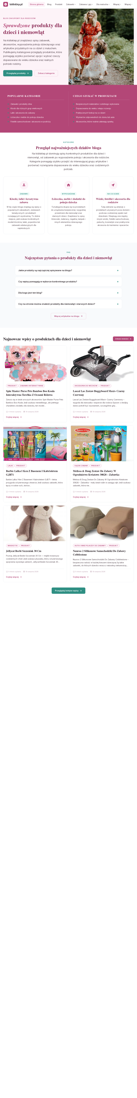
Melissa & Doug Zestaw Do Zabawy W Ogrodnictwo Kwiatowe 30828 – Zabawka (96, 473)
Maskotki (13, 546)
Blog (49, 4)
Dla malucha (102, 4)
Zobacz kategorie (46, 73)
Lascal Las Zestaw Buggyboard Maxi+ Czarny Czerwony (99, 393)
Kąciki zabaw (81, 466)
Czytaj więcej (12, 417)
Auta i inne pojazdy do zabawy (90, 546)
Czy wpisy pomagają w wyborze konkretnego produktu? (47, 281)
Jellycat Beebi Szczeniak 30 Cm (23, 551)
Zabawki (70, 4)
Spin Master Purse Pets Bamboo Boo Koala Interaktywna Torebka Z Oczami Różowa (30, 393)
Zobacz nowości (121, 339)
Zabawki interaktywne (31, 386)
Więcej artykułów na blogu (66, 316)
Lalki (10, 466)
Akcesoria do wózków (86, 386)
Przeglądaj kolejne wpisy (67, 591)
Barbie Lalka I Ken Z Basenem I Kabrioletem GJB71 (32, 473)
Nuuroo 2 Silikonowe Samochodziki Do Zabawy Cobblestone (99, 553)
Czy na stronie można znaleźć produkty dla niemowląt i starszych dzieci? (56, 304)
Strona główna (36, 4)
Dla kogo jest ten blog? (30, 292)
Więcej (116, 4)
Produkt (58, 4)
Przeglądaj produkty (16, 73)
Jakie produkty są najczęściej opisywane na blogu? (45, 270)
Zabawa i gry (85, 4)
